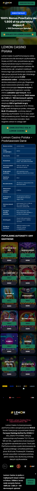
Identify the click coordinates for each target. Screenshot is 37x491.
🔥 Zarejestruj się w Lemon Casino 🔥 (18, 129)
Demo (9, 260)
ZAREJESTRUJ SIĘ (27, 3)
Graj (9, 255)
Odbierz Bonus (30, 482)
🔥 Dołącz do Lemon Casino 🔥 (18, 34)
